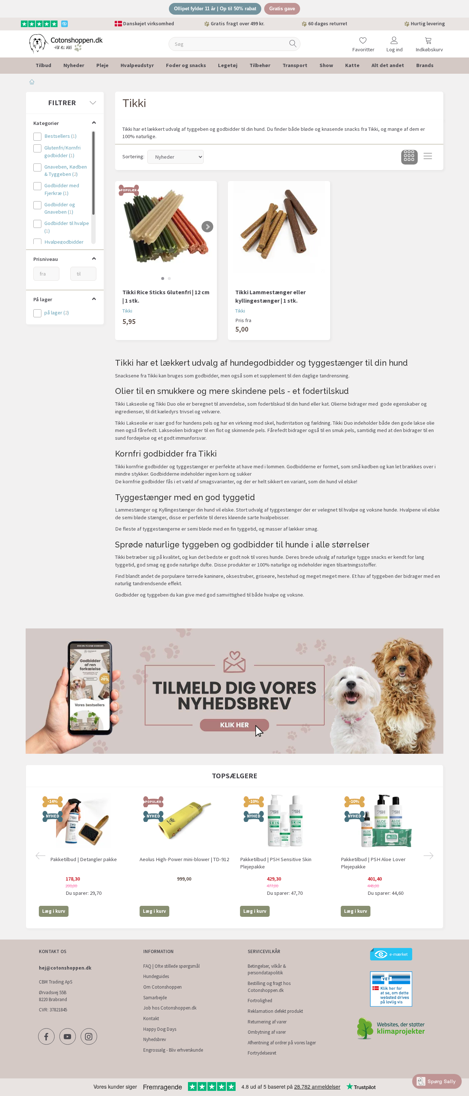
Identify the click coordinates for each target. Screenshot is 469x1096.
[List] (428, 157)
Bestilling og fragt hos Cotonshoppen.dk (269, 986)
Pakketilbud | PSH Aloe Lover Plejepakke (373, 863)
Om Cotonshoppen (162, 987)
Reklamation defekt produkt (275, 1011)
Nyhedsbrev (154, 1039)
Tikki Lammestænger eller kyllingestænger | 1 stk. (270, 296)
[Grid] (409, 157)
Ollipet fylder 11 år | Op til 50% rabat (215, 8)
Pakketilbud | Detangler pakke (83, 859)
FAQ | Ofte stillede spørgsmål (171, 966)
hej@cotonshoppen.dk (65, 968)
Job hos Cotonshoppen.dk (169, 1008)
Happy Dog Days (159, 1029)
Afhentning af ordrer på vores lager (282, 1043)
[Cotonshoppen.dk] (66, 43)
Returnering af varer (267, 1022)
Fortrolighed (260, 1000)
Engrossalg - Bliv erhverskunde (173, 1050)
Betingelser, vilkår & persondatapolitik (267, 969)
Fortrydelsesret (262, 1053)
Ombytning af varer (267, 1032)
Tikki (127, 310)
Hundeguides (156, 976)
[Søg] (293, 43)
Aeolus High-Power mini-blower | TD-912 (184, 859)
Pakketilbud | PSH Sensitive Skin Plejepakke (275, 863)
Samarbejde (155, 997)
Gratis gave (282, 8)
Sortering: (133, 156)
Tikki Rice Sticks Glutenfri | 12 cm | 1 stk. (166, 296)
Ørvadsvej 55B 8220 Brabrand (53, 996)
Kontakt (151, 1018)
